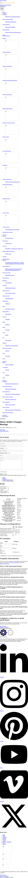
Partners (4, 236)
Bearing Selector (6, 259)
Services (4, 260)
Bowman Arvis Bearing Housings (8, 19)
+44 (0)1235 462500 (14, 562)
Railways (4, 306)
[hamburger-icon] (2, 8)
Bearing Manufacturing (6, 266)
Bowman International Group (9, 2)
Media (4, 362)
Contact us (5, 415)
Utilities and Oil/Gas (6, 311)
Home (4, 12)
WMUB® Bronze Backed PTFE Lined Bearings (10, 80)
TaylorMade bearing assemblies (7, 232)
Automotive (5, 316)
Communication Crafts (9, 872)
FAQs (4, 843)
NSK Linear (5, 256)
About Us (5, 13)
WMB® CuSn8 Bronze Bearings (8, 108)
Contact (4, 844)
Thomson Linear (5, 240)
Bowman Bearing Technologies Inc (7, 35)
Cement (4, 332)
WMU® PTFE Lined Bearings (7, 66)
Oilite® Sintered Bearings (7, 52)
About (4, 836)
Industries (5, 280)
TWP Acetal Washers (6, 212)
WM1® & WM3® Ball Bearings (8, 184)
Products (4, 38)
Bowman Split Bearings (6, 24)
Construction (5, 285)
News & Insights (5, 367)
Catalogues (5, 381)
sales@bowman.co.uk (4, 563)
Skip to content (3, 0)
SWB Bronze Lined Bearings (7, 179)
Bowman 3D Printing (6, 29)
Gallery (4, 377)
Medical (4, 327)
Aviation (4, 358)
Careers (4, 380)
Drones (4, 353)
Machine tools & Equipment (7, 348)
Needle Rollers (5, 165)
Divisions (5, 14)
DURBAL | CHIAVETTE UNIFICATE (8, 251)
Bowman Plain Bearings (6, 391)
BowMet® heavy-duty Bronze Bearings (9, 122)
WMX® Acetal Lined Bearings (7, 94)
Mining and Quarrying (6, 290)
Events (4, 372)
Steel (3, 337)
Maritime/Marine (5, 301)
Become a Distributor (7, 841)
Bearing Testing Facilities (6, 272)
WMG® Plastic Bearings (6, 198)
